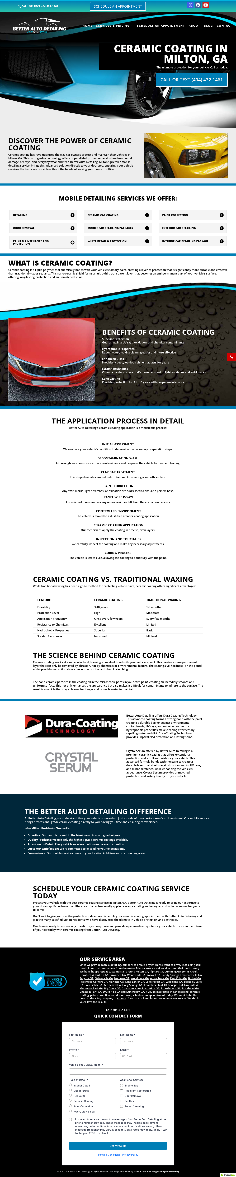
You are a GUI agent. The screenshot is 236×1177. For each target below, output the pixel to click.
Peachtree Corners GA (93, 981)
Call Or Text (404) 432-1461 (192, 80)
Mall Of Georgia (167, 985)
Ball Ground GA (188, 985)
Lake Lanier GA (134, 981)
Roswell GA (153, 975)
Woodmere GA (140, 978)
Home (87, 26)
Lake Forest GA (155, 981)
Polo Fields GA (93, 985)
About (194, 26)
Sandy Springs (170, 975)
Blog (208, 26)
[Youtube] (205, 5)
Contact (224, 26)
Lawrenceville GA (191, 975)
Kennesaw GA (112, 985)
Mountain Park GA (91, 988)
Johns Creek (189, 971)
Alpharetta (156, 971)
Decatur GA (87, 975)
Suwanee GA (118, 975)
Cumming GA (172, 971)
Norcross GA (121, 978)
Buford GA (194, 978)
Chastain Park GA (91, 991)
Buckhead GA (190, 988)
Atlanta (121, 998)
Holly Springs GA (132, 985)
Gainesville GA (104, 978)
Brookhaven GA (171, 988)
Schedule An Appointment (161, 26)
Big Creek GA (112, 988)
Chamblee (150, 985)
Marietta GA (116, 981)
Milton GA (142, 971)
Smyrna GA (86, 978)
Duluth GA (101, 975)
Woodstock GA (136, 975)
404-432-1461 (121, 1010)
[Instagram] (190, 5)
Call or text (39, 6)
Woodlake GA (174, 981)
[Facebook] (198, 5)
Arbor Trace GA (159, 978)
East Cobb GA (178, 978)
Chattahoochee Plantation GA (140, 988)
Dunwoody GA (135, 991)
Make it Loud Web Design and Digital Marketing (156, 1171)
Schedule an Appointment (118, 6)
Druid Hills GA (111, 991)
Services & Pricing (113, 26)
